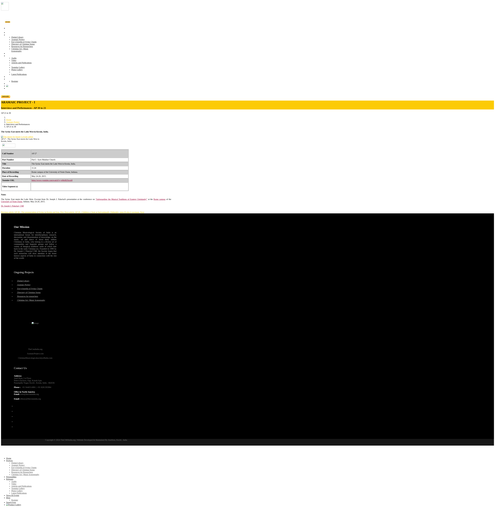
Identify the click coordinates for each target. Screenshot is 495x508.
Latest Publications (19, 74)
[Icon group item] (16, 404)
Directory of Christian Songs (23, 44)
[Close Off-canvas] (247, 454)
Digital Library (17, 37)
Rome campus (159, 199)
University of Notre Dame (11, 201)
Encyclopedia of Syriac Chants (23, 42)
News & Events (12, 77)
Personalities (11, 53)
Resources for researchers (27, 296)
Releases (9, 56)
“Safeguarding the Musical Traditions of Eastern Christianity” (121, 199)
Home (8, 32)
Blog (8, 79)
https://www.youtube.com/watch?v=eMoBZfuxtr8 (52, 180)
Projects (9, 35)
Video (13, 60)
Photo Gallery (17, 70)
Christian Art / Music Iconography (19, 50)
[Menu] (247, 24)
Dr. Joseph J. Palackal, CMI (12, 206)
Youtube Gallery (18, 67)
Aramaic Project (17, 39)
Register (14, 81)
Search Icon (11, 502)
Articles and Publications (21, 63)
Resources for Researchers (22, 46)
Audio (13, 58)
